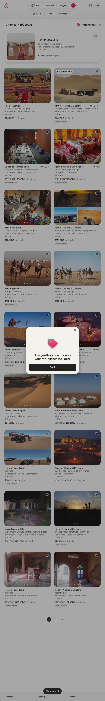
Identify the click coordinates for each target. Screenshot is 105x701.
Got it (52, 367)
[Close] (75, 330)
